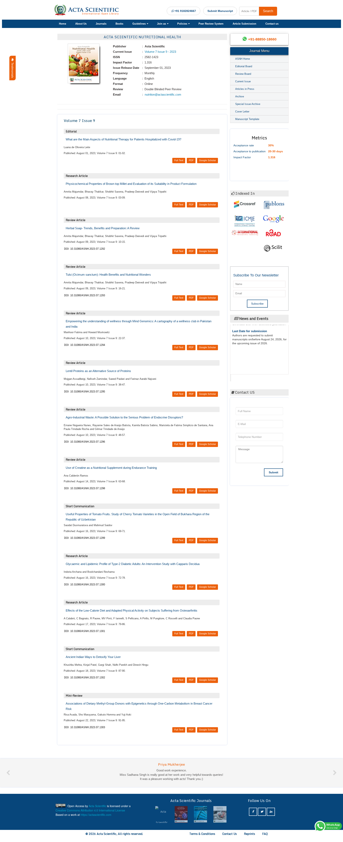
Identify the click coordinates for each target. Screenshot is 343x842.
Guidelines (139, 23)
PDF (191, 160)
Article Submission (244, 23)
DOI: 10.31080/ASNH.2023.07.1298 (84, 488)
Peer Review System (211, 23)
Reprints (249, 838)
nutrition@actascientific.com (162, 94)
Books (119, 23)
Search (268, 11)
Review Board (243, 73)
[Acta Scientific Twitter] (262, 816)
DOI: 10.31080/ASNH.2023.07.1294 (84, 344)
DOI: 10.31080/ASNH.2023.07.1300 (84, 584)
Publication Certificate (247, 342)
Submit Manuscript (220, 10)
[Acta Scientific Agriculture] (220, 818)
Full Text (178, 160)
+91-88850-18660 (262, 39)
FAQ (265, 838)
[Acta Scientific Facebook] (253, 816)
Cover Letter (242, 111)
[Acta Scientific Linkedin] (271, 816)
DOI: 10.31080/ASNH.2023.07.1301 (84, 631)
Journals (101, 23)
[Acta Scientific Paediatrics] (200, 818)
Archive (239, 96)
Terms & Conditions (202, 838)
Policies (182, 23)
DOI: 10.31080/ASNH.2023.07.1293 (84, 295)
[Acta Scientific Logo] (87, 10)
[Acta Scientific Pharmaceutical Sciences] (181, 818)
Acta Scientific (246, 377)
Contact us (271, 23)
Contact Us (229, 838)
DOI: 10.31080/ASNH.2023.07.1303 (84, 727)
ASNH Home (242, 58)
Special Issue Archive (247, 104)
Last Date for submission (249, 357)
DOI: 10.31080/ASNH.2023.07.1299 (84, 537)
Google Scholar (207, 160)
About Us (81, 23)
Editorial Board (243, 66)
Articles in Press (244, 88)
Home (62, 23)
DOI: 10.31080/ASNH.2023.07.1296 (84, 441)
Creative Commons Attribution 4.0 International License (90, 814)
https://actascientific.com (96, 819)
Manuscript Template (247, 119)
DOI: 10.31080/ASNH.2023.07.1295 (84, 391)
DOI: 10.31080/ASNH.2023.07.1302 (84, 677)
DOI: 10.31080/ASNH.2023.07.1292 (84, 248)
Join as (161, 23)
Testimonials (12, 69)
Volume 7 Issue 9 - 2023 (160, 51)
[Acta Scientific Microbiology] (162, 818)
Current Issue (243, 81)
